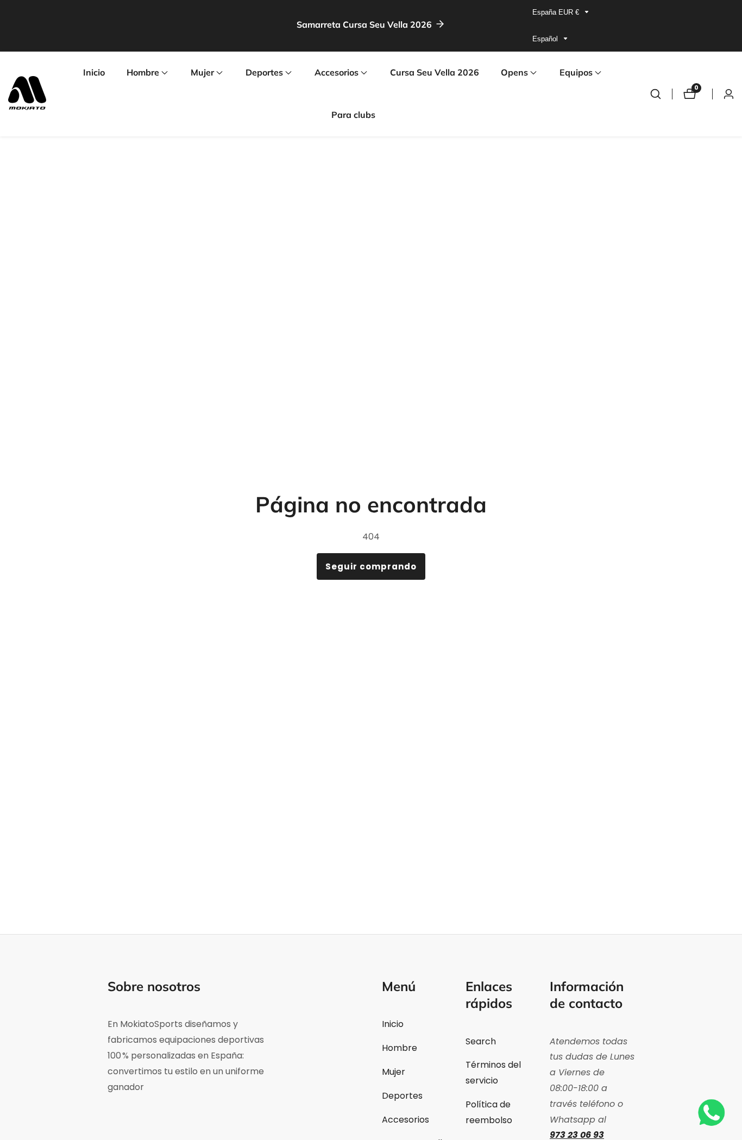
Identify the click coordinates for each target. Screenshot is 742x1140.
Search (481, 1041)
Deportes (402, 1095)
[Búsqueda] (655, 94)
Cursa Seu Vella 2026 (434, 72)
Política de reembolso (489, 1112)
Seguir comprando (371, 566)
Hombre (399, 1048)
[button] (143, 73)
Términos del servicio (493, 1072)
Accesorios (405, 1119)
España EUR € (556, 12)
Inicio (94, 72)
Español (546, 39)
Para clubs (353, 114)
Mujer (393, 1072)
